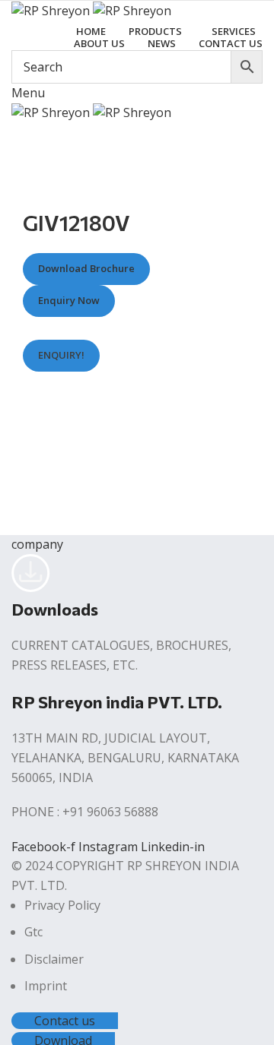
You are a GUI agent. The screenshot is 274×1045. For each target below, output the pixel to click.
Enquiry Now (69, 301)
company (37, 544)
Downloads (54, 609)
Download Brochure (86, 269)
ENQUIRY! (61, 355)
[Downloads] (30, 587)
